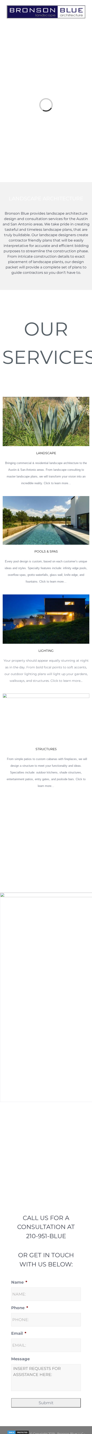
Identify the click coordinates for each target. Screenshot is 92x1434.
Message (20, 1355)
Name (19, 1278)
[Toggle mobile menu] (83, 16)
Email (18, 1329)
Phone (19, 1304)
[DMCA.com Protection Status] (18, 1430)
